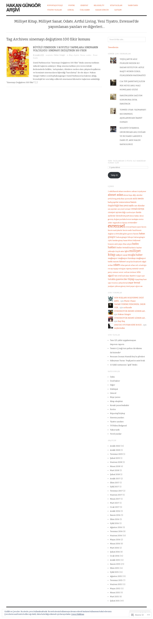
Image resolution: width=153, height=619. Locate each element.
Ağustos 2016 (116, 527)
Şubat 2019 (115, 458)
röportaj (129, 269)
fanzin (143, 227)
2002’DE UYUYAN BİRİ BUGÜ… (128, 325)
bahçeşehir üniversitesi (119, 202)
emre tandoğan (132, 219)
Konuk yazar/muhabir (119, 405)
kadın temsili (123, 247)
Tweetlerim (113, 47)
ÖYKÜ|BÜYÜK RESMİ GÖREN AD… (130, 311)
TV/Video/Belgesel (118, 425)
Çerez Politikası (77, 614)
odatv (116, 265)
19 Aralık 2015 (38, 55)
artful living (112, 199)
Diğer (112, 385)
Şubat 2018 (115, 474)
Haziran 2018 (116, 462)
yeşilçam (111, 286)
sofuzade (127, 307)
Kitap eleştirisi (74, 55)
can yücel (121, 209)
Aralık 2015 (115, 560)
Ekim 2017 (114, 482)
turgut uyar (140, 276)
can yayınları (112, 209)
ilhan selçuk (127, 244)
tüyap (131, 279)
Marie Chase (130, 301)
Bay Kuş (121, 321)
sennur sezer (117, 272)
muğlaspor (113, 258)
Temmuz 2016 (116, 531)
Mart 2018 (114, 470)
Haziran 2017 (116, 495)
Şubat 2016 (115, 552)
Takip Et (114, 175)
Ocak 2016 (114, 556)
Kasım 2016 (115, 515)
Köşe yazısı (115, 397)
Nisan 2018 (115, 466)
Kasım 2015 (115, 564)
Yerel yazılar (115, 434)
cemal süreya (137, 209)
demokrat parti (123, 216)
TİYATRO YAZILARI (54, 10)
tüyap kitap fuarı (141, 279)
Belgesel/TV (99, 5)
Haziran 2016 (116, 535)
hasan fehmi (128, 240)
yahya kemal (123, 283)
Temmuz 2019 (116, 454)
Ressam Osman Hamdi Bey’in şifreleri (127, 356)
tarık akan (125, 276)
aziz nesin (138, 198)
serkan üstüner (130, 272)
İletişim (117, 10)
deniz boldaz (134, 216)
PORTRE (71, 5)
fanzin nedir (127, 230)
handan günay (118, 240)
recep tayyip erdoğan (117, 269)
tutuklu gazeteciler (117, 279)
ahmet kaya (128, 195)
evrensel (116, 226)
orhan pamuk (125, 265)
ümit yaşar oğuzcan (134, 286)
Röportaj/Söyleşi (55, 5)
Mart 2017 (114, 503)
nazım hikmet (119, 261)
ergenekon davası (120, 223)
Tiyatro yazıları (117, 421)
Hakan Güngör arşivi (23, 7)
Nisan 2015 (115, 592)
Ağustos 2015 (116, 576)
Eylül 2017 (114, 487)
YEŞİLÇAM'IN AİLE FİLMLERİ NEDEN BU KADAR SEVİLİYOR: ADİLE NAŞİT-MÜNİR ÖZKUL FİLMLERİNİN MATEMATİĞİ (133, 67)
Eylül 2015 (114, 572)
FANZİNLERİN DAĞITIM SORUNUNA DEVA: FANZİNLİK (131, 99)
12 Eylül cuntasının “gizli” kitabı (123, 365)
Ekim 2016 (114, 519)
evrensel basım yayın (133, 227)
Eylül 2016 (114, 523)
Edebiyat (114, 389)
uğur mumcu (113, 283)
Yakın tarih (115, 430)
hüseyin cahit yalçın (115, 244)
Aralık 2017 (115, 478)
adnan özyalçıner (139, 191)
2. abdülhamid (113, 191)
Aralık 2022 (115, 446)
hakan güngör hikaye (124, 237)
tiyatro (133, 275)
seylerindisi (119, 328)
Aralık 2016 (115, 511)
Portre (113, 409)
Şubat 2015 (115, 601)
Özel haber (115, 381)
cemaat (127, 209)
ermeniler (132, 222)
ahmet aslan (115, 194)
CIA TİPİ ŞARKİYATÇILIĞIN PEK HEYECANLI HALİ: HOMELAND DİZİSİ (132, 85)
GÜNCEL (70, 10)
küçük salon (119, 251)
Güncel (113, 393)
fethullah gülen (121, 234)
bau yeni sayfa (126, 205)
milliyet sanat (121, 255)
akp (134, 195)
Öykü (112, 377)
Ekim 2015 (114, 568)
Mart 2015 (114, 596)
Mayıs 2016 (115, 539)
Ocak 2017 (114, 507)
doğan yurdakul (120, 219)
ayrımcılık (128, 199)
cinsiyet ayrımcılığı (117, 212)
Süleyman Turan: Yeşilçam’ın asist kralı (127, 360)
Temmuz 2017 (116, 491)
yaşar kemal (134, 282)
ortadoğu (142, 265)
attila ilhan (120, 199)
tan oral (118, 275)
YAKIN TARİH (133, 5)
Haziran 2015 (116, 584)
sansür (135, 268)
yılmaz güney (120, 286)
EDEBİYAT (84, 5)
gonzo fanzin (133, 234)
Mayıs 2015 (115, 588)
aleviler (139, 195)
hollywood (136, 240)
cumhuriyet (130, 212)
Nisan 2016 (115, 543)
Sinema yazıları (85, 55)
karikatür (132, 248)
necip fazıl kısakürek (133, 262)
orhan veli (134, 265)
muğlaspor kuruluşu (127, 258)
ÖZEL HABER (85, 10)
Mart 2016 (114, 548)
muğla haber (135, 254)
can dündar (139, 205)
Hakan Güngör (102, 10)
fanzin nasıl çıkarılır (115, 230)
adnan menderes (125, 191)
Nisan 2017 (115, 499)
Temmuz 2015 (116, 580)
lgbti (127, 251)
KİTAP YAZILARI (116, 5)
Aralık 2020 (115, 450)
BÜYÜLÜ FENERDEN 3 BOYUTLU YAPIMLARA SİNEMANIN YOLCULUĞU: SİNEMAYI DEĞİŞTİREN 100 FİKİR (65, 49)
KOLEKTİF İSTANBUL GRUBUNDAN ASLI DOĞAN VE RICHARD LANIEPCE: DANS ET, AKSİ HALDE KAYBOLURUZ (133, 136)
